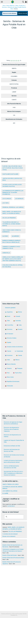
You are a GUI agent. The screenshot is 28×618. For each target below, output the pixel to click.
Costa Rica (10, 325)
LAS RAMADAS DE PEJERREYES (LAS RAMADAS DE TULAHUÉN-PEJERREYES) (12, 192)
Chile (16, 5)
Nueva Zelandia (11, 364)
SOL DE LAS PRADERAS (9, 218)
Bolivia (20, 312)
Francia (9, 351)
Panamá (9, 368)
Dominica (9, 329)
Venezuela (10, 386)
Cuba (20, 325)
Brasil (8, 316)
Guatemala (20, 351)
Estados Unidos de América (15, 346)
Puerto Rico (18, 373)
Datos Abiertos (10, 5)
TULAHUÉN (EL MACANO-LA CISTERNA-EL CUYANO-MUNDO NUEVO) (11, 223)
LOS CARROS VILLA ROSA (10, 491)
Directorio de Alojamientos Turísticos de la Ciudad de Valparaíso (11, 429)
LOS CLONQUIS (6, 198)
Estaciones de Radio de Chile (12, 446)
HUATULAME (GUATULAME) (10, 174)
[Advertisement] (14, 44)
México (17, 359)
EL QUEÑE (5, 493)
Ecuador (20, 329)
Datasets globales (10, 307)
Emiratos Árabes (11, 338)
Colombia (18, 320)
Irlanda (20, 355)
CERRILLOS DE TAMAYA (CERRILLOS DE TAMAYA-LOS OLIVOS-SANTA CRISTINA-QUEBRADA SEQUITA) (12, 258)
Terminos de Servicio (6, 613)
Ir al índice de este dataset (10, 534)
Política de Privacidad (17, 613)
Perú (8, 373)
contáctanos (11, 506)
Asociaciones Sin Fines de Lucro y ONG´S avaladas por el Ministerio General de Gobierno (13, 473)
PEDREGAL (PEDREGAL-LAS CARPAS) (13, 207)
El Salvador (10, 333)
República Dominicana (13, 381)
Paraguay (19, 368)
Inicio (4, 5)
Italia (8, 359)
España (9, 342)
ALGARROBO (15, 236)
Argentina (9, 312)
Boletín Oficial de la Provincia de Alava (13, 557)
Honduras (9, 355)
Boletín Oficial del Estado (10, 555)
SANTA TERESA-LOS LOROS (11, 484)
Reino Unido (10, 377)
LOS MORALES (19, 198)
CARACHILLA (6, 252)
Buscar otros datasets (9, 536)
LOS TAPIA (5, 203)
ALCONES (5, 236)
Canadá (18, 316)
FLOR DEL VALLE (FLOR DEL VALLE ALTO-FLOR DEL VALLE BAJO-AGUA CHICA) (12, 167)
